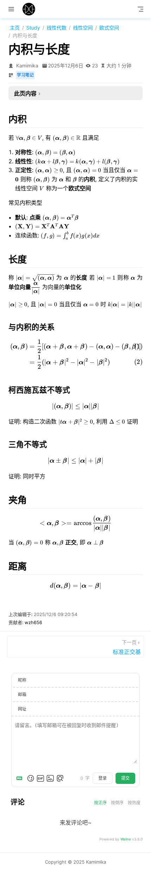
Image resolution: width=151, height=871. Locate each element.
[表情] (30, 778)
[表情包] (40, 778)
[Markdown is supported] (21, 778)
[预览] (60, 778)
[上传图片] (50, 778)
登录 (102, 778)
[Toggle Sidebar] (13, 9)
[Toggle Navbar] (140, 9)
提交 (125, 778)
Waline (125, 839)
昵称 (22, 680)
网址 (22, 709)
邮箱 (22, 694)
